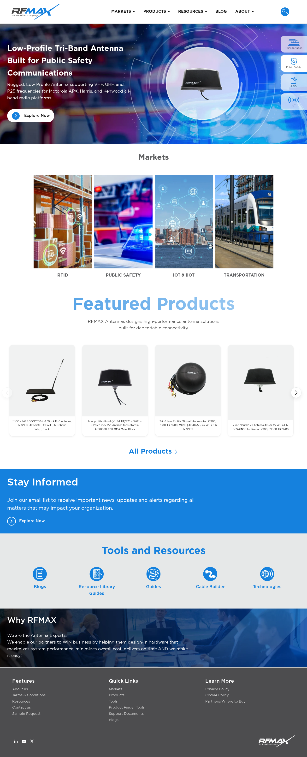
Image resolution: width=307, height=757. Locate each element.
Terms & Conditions (29, 695)
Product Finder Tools (127, 707)
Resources (21, 701)
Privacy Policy (217, 689)
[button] (285, 11)
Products (116, 695)
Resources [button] (190, 11)
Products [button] (154, 11)
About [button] (242, 11)
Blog (221, 11)
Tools (113, 701)
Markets (115, 689)
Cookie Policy (217, 695)
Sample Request (26, 714)
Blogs (113, 720)
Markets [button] (121, 11)
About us (20, 689)
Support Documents (126, 714)
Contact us (21, 707)
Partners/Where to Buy (225, 701)
